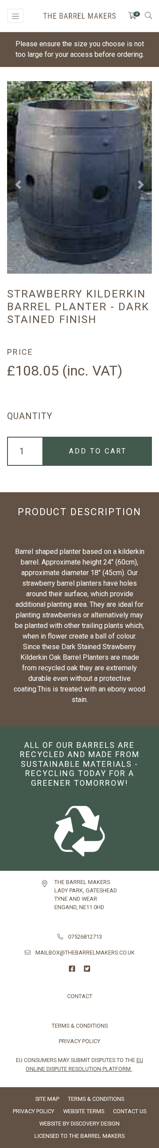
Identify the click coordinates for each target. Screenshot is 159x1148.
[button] (18, 184)
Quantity (30, 416)
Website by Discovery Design (79, 1123)
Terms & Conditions (80, 1025)
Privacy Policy (79, 1041)
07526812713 (85, 936)
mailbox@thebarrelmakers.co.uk (85, 952)
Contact (79, 996)
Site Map (47, 1099)
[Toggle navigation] (15, 16)
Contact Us (129, 1111)
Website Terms (83, 1111)
